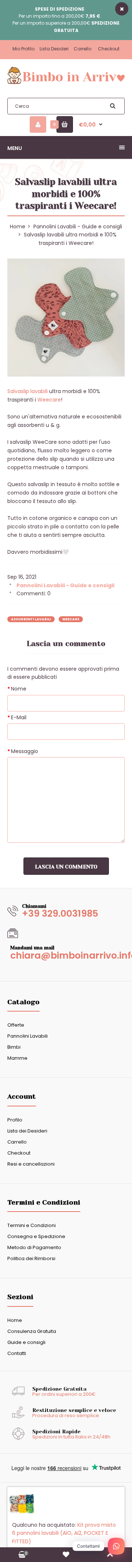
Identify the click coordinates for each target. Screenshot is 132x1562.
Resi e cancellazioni (31, 1163)
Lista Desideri (54, 49)
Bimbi (14, 1047)
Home (14, 1320)
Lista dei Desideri (27, 1130)
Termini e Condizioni (31, 1225)
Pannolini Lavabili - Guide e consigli (77, 226)
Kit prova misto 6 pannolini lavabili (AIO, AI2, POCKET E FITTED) (64, 1539)
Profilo (14, 1119)
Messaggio (24, 751)
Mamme (17, 1058)
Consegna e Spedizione (36, 1236)
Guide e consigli (26, 1342)
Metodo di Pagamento (34, 1247)
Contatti (16, 1353)
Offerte (15, 1024)
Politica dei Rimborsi (31, 1258)
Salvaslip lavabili (28, 391)
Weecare (49, 399)
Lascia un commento (66, 867)
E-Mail (18, 717)
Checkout (109, 49)
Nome (18, 688)
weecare (70, 619)
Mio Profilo (23, 49)
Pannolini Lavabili (27, 1036)
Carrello (82, 49)
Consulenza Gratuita (31, 1331)
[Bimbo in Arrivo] (66, 83)
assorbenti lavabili (31, 619)
